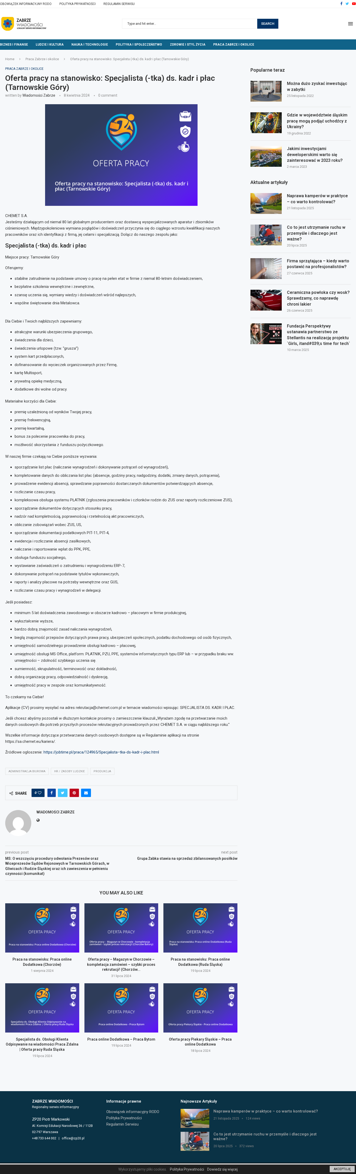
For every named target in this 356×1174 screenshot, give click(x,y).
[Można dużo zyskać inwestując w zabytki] (266, 91)
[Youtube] (354, 4)
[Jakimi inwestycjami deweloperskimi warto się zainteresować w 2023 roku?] (266, 156)
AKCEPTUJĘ (342, 1169)
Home (9, 59)
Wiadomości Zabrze (38, 95)
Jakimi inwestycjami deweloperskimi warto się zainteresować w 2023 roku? (315, 154)
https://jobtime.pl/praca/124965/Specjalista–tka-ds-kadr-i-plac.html (101, 752)
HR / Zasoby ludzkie (69, 771)
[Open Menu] (350, 23)
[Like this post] (39, 793)
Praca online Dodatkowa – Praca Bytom (121, 1039)
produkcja (102, 771)
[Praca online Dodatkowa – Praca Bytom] (121, 1008)
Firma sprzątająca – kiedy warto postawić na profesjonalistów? (318, 263)
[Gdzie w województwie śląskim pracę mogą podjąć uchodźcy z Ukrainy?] (266, 122)
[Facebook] (341, 4)
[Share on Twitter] (62, 793)
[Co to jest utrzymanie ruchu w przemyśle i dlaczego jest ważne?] (266, 235)
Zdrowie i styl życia (187, 44)
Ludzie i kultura (50, 44)
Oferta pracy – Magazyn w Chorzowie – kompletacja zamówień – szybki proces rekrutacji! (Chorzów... (121, 964)
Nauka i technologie (89, 44)
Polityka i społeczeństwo (139, 44)
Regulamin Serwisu (119, 4)
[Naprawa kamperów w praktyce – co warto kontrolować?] (266, 203)
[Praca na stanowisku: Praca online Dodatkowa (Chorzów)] (42, 928)
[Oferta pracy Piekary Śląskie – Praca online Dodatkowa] (200, 1008)
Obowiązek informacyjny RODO (26, 4)
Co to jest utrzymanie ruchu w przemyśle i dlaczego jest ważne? (316, 233)
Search (267, 24)
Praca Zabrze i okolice (233, 44)
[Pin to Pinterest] (74, 793)
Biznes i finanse (14, 44)
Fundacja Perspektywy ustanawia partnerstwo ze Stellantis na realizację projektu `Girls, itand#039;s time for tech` (318, 335)
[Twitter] (347, 4)
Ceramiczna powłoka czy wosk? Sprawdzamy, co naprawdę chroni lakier (318, 298)
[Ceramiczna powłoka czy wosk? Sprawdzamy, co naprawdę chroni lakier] (266, 300)
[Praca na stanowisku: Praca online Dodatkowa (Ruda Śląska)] (200, 928)
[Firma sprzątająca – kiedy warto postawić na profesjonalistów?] (266, 268)
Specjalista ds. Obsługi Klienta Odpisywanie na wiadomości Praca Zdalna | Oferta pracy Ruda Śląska (42, 1044)
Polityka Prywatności (77, 4)
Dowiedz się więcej (222, 1169)
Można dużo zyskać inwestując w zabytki (317, 86)
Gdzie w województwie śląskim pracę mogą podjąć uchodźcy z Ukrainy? (317, 121)
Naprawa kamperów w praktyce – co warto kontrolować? (317, 198)
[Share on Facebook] (51, 793)
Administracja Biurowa (27, 771)
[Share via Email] (86, 793)
